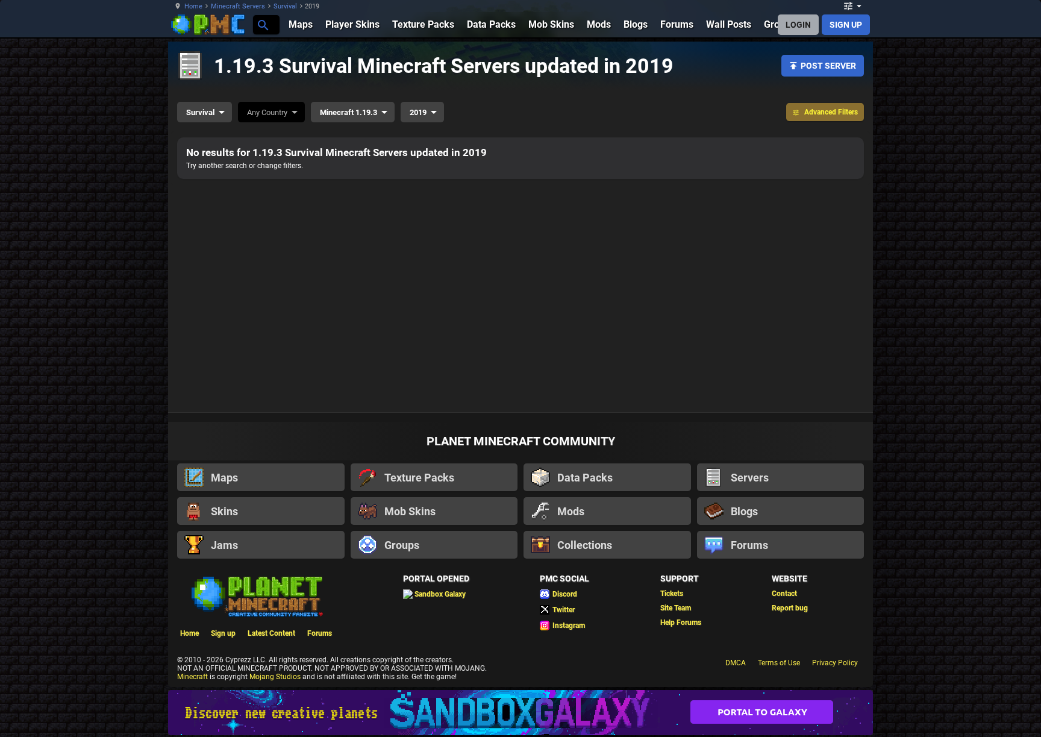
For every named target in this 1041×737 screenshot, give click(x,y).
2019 (418, 112)
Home (193, 6)
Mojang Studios (275, 677)
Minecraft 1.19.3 (348, 112)
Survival (285, 6)
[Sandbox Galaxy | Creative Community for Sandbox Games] (520, 712)
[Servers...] (262, 24)
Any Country (267, 112)
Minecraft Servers (238, 6)
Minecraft (192, 677)
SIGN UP (846, 25)
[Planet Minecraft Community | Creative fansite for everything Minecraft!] (256, 595)
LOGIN (798, 25)
